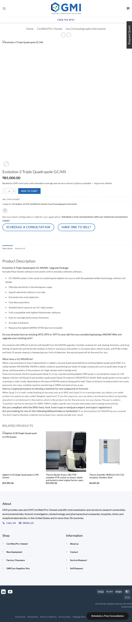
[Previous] (2, 461)
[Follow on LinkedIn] (3, 592)
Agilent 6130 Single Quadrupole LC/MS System (20, 476)
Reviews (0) (20, 248)
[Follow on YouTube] (10, 592)
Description (7, 248)
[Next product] (63, 35)
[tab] (7, 248)
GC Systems (17, 204)
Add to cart (29, 191)
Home (29, 28)
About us (74, 543)
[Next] (129, 461)
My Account (20, 617)
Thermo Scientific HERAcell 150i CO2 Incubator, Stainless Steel (106, 476)
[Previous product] (68, 35)
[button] (4, 8)
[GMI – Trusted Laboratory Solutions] (66, 8)
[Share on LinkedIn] (5, 210)
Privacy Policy (65, 617)
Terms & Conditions (48, 617)
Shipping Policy (79, 617)
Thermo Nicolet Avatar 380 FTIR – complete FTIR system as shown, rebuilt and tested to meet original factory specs (64, 477)
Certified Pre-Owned (49, 28)
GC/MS (26, 204)
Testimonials (32, 617)
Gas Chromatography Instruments (86, 28)
